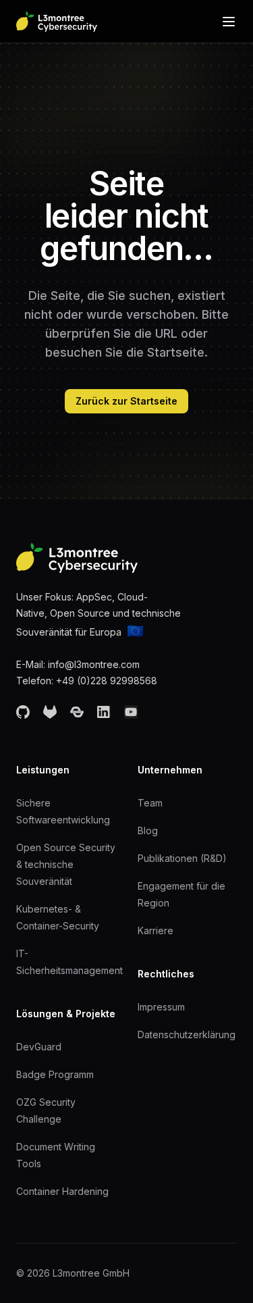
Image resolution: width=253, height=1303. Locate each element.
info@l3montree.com (94, 664)
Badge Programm (55, 1074)
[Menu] (229, 22)
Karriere (155, 930)
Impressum (161, 1007)
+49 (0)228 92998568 (106, 680)
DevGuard (38, 1046)
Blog (148, 830)
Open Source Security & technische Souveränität (65, 864)
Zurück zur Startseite (126, 401)
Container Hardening (62, 1191)
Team (150, 803)
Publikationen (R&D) (182, 858)
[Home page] (56, 21)
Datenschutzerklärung (186, 1034)
